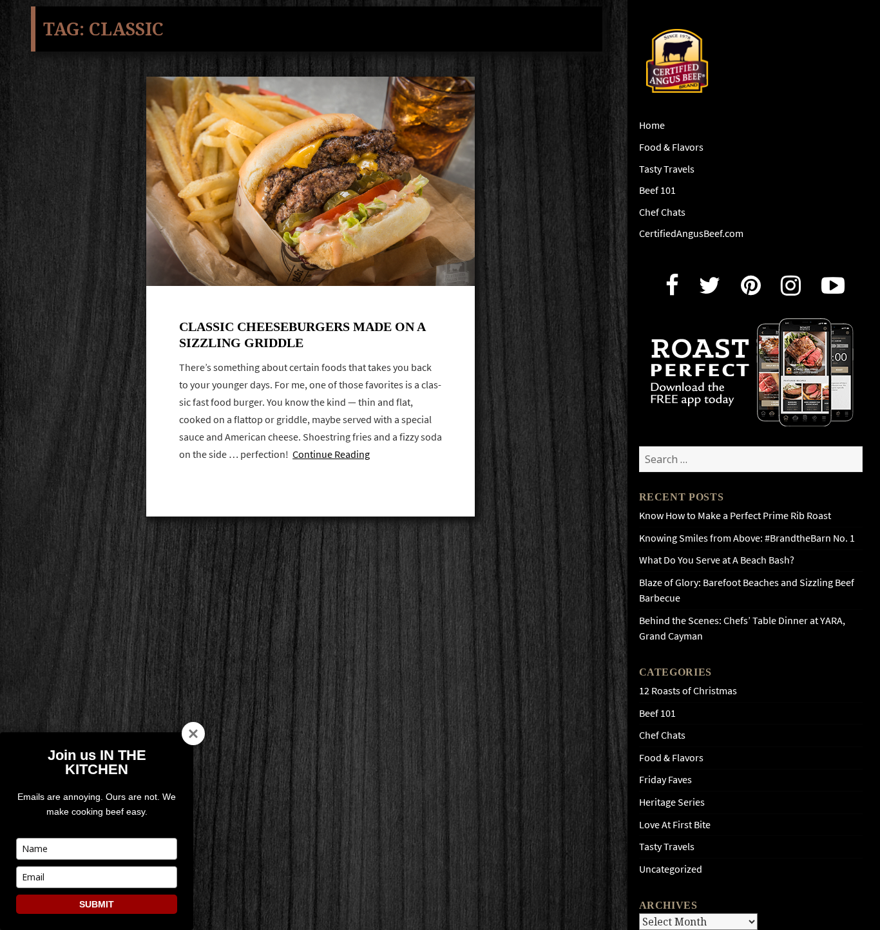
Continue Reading (331, 454)
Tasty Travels (666, 169)
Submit (96, 904)
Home (652, 125)
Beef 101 (657, 190)
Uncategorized (670, 869)
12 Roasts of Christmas (688, 691)
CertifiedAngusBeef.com (691, 233)
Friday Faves (665, 779)
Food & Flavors (671, 147)
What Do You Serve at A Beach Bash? (716, 560)
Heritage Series (672, 802)
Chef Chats (662, 212)
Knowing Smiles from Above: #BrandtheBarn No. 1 (747, 538)
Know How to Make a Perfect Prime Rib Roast (735, 515)
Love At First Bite (675, 824)
